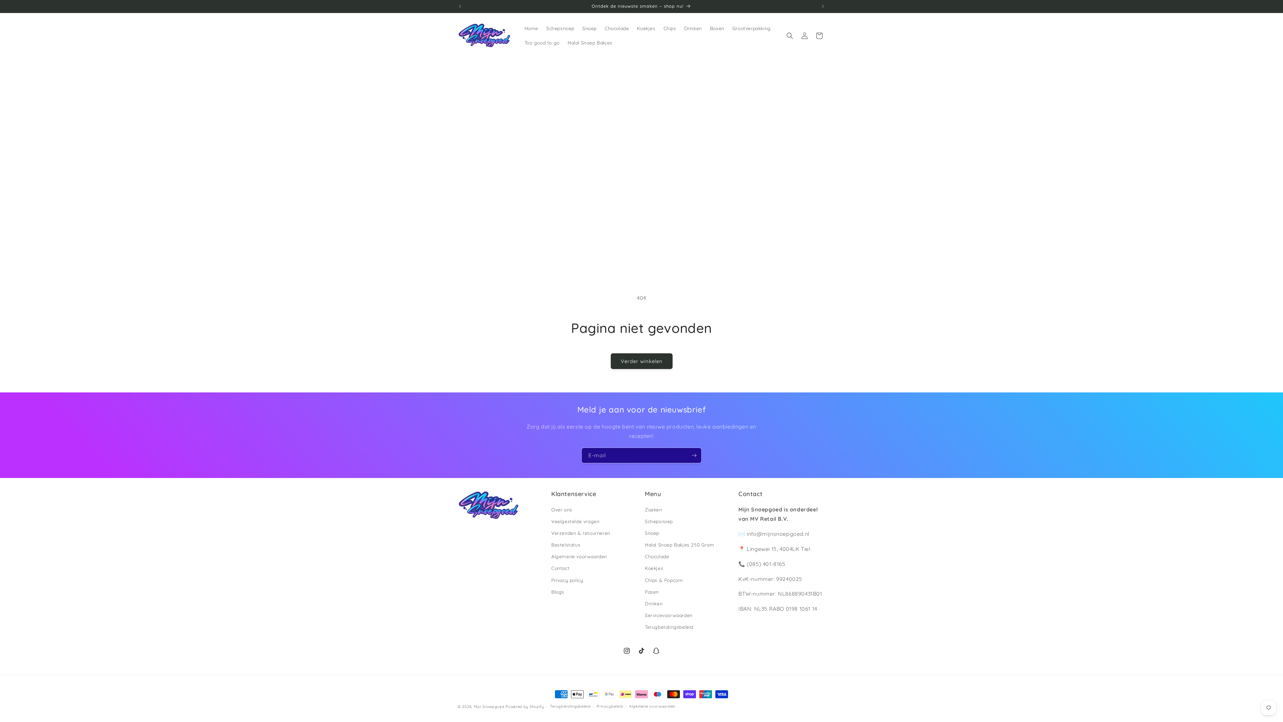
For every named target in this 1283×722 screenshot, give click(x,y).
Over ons (561, 510)
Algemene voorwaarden (579, 557)
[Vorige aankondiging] (460, 6)
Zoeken (653, 510)
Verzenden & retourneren (580, 533)
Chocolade (657, 557)
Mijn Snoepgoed (489, 706)
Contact (560, 568)
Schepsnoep (659, 521)
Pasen (652, 592)
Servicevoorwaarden (669, 615)
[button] (789, 35)
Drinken (654, 604)
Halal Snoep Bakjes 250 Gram (679, 545)
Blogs (557, 592)
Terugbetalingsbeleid (669, 627)
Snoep (652, 533)
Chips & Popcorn (664, 580)
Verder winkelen (642, 361)
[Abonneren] (694, 455)
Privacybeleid (610, 706)
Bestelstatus (565, 545)
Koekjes (654, 568)
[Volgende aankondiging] (823, 6)
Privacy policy (567, 580)
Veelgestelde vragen (575, 521)
